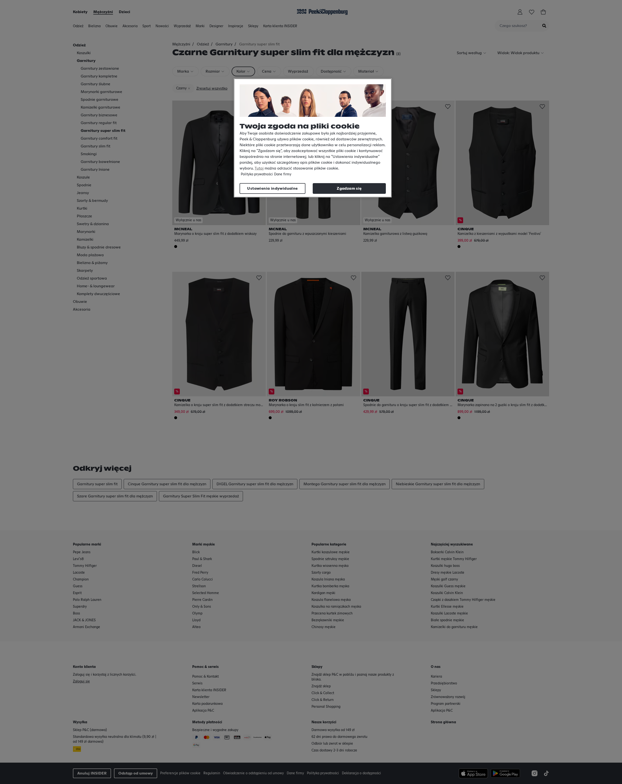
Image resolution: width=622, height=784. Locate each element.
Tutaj (259, 168)
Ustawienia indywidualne (272, 188)
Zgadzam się (349, 188)
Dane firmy (282, 174)
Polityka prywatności (257, 174)
